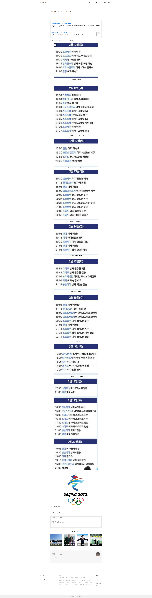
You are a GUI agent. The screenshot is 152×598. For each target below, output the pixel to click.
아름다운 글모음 (74, 578)
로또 (91, 582)
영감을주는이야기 (68, 586)
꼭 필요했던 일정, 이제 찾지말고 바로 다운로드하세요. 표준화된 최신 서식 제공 (67, 34)
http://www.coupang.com (57, 22)
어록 (87, 577)
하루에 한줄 (74, 580)
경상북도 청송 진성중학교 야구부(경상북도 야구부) (58, 519)
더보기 (60, 587)
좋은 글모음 (74, 582)
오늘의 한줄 (67, 578)
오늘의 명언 (61, 578)
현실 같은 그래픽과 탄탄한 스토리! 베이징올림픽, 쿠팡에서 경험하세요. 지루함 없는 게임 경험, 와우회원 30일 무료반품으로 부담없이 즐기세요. (76, 26)
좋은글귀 (83, 580)
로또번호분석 (81, 578)
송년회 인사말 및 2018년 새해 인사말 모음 (57, 525)
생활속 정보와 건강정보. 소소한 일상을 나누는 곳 (60, 554)
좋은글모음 (61, 586)
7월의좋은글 (86, 582)
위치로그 (104, 2)
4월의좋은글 (61, 582)
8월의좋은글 (61, 577)
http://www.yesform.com (57, 30)
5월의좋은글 (80, 582)
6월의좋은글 (61, 580)
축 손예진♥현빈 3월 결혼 (55, 521)
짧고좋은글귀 (82, 584)
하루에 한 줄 (67, 580)
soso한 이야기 (44, 2)
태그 (93, 2)
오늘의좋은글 (71, 577)
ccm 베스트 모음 (53, 523)
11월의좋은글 (88, 580)
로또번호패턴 (87, 578)
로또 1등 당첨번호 (69, 584)
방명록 (109, 2)
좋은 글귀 (88, 584)
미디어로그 (98, 2)
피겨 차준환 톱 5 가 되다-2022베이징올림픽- (57, 522)
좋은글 (78, 580)
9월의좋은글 (82, 577)
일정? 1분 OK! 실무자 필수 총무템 (59, 32)
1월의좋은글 (76, 584)
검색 (110, 578)
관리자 (80, 596)
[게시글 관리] (56, 513)
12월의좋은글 (61, 584)
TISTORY (76, 596)
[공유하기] (55, 513)
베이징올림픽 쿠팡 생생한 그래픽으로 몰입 (61, 24)
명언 (66, 577)
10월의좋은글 (67, 582)
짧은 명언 (77, 577)
